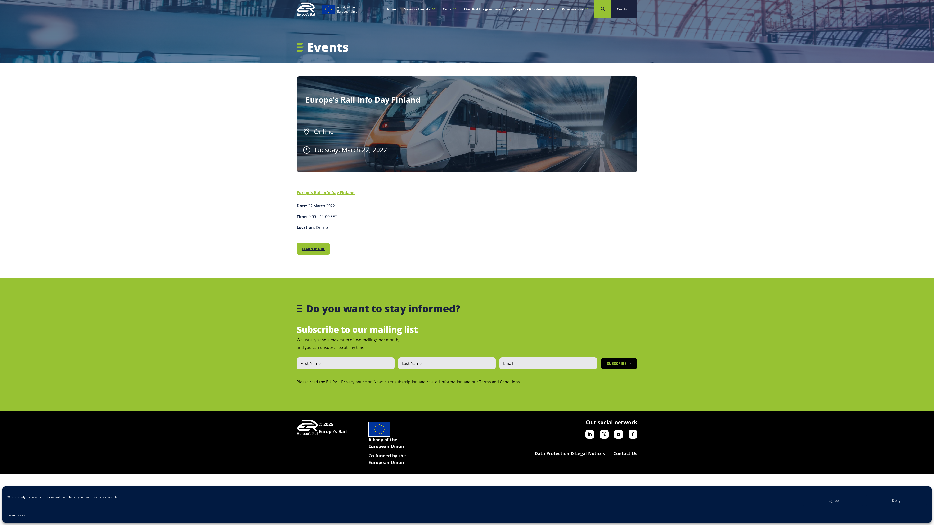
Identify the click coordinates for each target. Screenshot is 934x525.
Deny (896, 500)
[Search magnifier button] (602, 9)
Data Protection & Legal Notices (570, 453)
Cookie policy (16, 515)
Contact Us (625, 453)
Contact (624, 9)
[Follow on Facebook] (633, 434)
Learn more (313, 248)
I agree (833, 500)
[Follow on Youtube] (618, 434)
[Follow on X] (604, 434)
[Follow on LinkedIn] (589, 434)
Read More (115, 497)
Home (391, 9)
